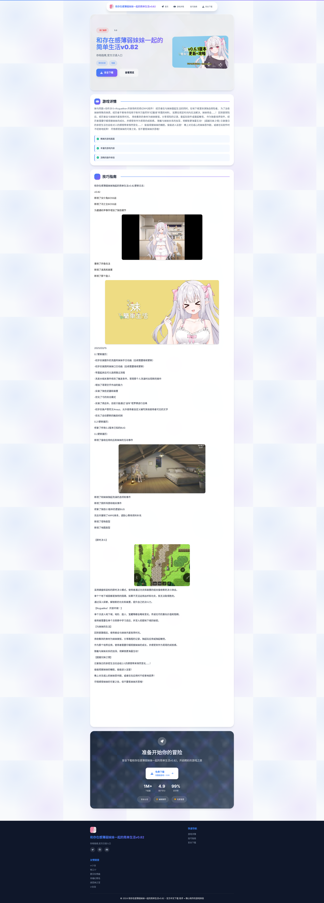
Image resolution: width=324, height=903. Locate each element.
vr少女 (93, 865)
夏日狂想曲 (95, 874)
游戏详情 (192, 834)
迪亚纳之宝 (95, 882)
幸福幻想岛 (95, 878)
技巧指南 (192, 838)
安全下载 (192, 842)
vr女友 (93, 887)
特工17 (93, 870)
